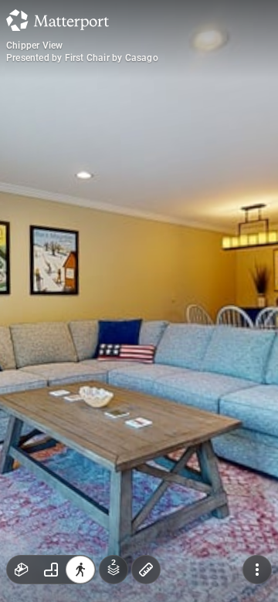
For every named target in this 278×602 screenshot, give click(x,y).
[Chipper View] (139, 301)
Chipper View (34, 45)
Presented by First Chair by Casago (82, 57)
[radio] (21, 569)
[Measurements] (146, 569)
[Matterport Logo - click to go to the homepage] (57, 20)
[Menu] (257, 569)
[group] (51, 569)
